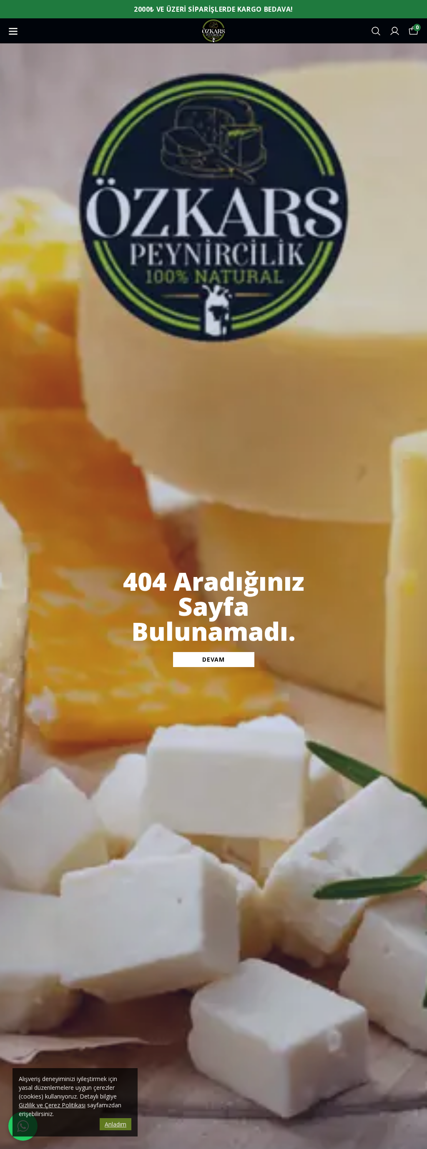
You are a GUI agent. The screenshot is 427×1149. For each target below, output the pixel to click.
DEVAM (213, 659)
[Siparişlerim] (394, 31)
